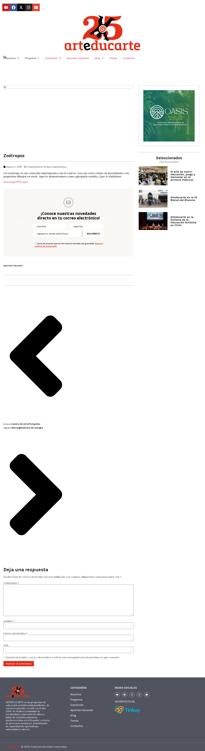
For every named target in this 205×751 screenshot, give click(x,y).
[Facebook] (13, 7)
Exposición (51, 58)
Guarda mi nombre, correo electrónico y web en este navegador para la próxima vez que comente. (63, 657)
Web (5, 645)
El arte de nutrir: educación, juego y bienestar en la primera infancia (182, 175)
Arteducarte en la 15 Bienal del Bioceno (183, 199)
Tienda (113, 58)
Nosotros (75, 694)
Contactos (129, 58)
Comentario (11, 583)
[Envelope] (36, 7)
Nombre (9, 621)
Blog (97, 58)
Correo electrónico (15, 633)
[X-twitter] (21, 7)
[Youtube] (6, 7)
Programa (76, 699)
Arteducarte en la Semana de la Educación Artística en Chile (183, 221)
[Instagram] (28, 7)
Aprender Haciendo (78, 58)
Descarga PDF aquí (15, 182)
